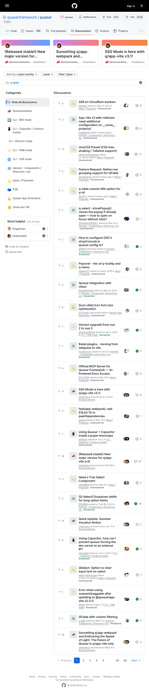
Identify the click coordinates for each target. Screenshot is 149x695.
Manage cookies (111, 676)
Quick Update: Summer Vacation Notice (95, 520)
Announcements (17, 62)
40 (125, 660)
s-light (82, 620)
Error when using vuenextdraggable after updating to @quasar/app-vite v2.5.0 (97, 595)
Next (134, 660)
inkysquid (83, 553)
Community (75, 676)
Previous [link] (66, 660)
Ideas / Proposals (87, 108)
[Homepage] (74, 6)
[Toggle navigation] (7, 5)
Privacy (42, 676)
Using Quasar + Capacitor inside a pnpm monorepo (97, 433)
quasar (46, 17)
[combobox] (73, 83)
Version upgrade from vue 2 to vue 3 (97, 326)
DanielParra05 (86, 290)
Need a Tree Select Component (91, 479)
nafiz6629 (84, 484)
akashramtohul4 (87, 332)
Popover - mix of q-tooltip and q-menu (99, 265)
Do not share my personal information (74, 679)
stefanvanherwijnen (89, 154)
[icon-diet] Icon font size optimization (96, 307)
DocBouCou (85, 351)
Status (63, 676)
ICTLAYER (84, 377)
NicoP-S (83, 196)
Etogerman (19, 228)
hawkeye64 (20, 235)
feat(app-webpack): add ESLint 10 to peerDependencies (95, 412)
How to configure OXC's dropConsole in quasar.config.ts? (95, 241)
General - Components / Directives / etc (99, 225)
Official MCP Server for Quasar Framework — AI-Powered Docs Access (96, 369)
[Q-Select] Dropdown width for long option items (98, 498)
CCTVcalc (84, 312)
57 (140, 461)
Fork (112, 17)
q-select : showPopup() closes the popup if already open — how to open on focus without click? (97, 213)
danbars (83, 105)
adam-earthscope (88, 575)
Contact (96, 676)
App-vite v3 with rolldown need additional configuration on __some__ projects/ (97, 123)
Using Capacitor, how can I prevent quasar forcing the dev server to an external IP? (97, 543)
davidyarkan (85, 176)
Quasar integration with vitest (95, 284)
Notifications (89, 17)
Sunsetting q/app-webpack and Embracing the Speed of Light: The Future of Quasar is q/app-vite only (75, 54)
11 (140, 154)
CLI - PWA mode (89, 334)
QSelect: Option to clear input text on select (95, 569)
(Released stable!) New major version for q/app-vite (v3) (25, 54)
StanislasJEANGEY (88, 223)
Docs (86, 676)
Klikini (82, 604)
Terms (32, 676)
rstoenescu (39, 61)
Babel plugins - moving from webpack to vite (98, 346)
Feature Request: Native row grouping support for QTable (98, 171)
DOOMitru (84, 504)
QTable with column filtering (98, 617)
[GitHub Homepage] (64, 685)
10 (140, 503)
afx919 (82, 248)
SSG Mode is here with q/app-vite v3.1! (124, 53)
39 (117, 660)
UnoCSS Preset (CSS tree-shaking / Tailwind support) (98, 149)
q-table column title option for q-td (99, 190)
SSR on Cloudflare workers (97, 102)
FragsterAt (84, 132)
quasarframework (22, 17)
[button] (141, 82)
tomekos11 (84, 271)
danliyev (83, 439)
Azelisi (82, 420)
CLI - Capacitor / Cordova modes (95, 441)
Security (53, 676)
